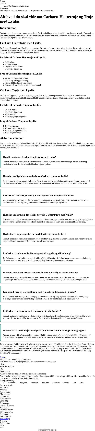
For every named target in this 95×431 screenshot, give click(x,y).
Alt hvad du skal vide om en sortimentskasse (70, 346)
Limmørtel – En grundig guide (39, 346)
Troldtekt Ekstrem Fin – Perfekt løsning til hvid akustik (52, 348)
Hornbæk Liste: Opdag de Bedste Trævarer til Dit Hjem (45, 351)
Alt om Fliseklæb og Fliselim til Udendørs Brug (67, 344)
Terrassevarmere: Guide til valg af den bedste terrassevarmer (23, 344)
